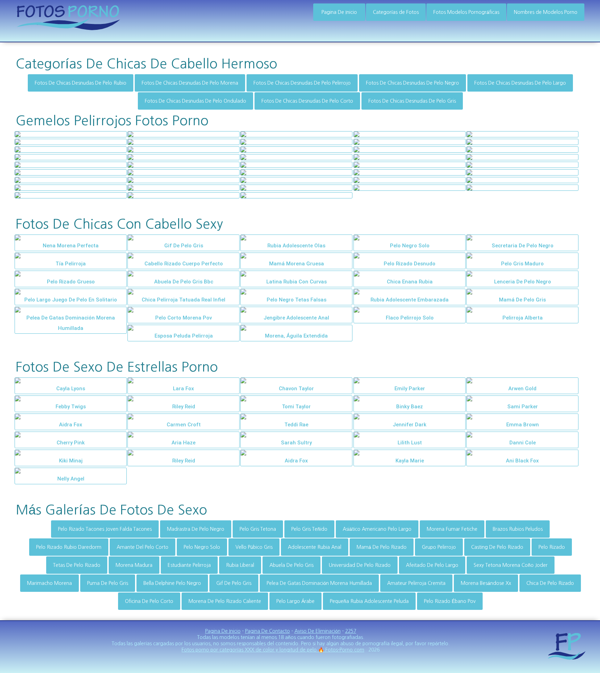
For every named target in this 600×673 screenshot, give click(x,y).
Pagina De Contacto (267, 631)
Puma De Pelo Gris (107, 583)
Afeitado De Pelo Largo (432, 565)
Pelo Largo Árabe (295, 601)
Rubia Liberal (240, 565)
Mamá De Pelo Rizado (382, 547)
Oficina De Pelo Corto (149, 601)
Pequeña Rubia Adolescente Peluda (369, 601)
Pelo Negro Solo (202, 547)
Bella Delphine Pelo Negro (172, 583)
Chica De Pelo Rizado (550, 583)
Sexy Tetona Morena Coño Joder (511, 565)
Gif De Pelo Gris (233, 583)
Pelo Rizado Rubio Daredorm (68, 547)
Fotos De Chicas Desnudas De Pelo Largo (520, 82)
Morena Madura (134, 565)
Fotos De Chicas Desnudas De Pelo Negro (412, 82)
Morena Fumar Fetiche (452, 529)
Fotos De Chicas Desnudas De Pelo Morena (190, 82)
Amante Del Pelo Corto (142, 547)
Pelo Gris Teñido (309, 529)
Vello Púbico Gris (254, 547)
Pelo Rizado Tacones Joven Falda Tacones (105, 529)
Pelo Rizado (552, 547)
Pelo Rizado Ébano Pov (450, 601)
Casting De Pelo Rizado (497, 547)
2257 (350, 631)
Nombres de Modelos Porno (545, 12)
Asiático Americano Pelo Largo (377, 529)
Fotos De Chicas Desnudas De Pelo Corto (307, 101)
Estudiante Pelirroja (189, 565)
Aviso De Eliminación (317, 631)
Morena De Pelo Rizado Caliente (225, 601)
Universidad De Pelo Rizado (360, 565)
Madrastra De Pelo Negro (195, 529)
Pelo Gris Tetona (258, 529)
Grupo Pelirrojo (439, 547)
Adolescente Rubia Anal (314, 547)
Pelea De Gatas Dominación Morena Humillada (319, 583)
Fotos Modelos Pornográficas (466, 12)
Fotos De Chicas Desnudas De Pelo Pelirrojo (302, 82)
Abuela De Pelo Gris (291, 565)
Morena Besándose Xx (486, 583)
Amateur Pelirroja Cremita (416, 583)
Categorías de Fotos (396, 12)
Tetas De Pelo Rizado (76, 565)
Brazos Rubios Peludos (518, 529)
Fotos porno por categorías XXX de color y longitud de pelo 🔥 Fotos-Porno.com (273, 649)
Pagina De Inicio (339, 12)
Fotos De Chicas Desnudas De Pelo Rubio (80, 82)
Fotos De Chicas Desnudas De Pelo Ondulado (195, 101)
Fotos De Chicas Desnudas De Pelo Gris (412, 101)
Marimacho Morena (49, 583)
